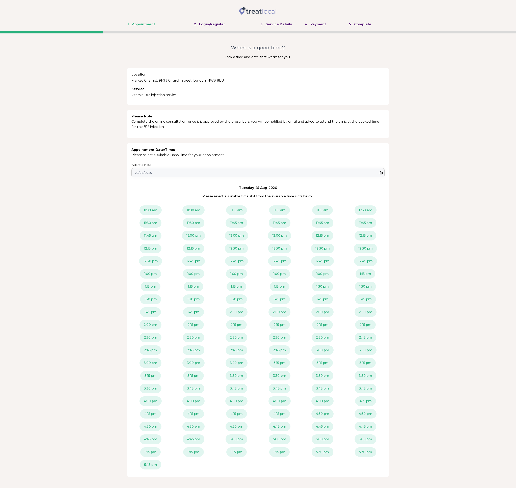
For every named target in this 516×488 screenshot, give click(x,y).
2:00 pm (236, 312)
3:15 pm (280, 363)
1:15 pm (365, 274)
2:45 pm (365, 337)
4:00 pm (150, 401)
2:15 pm (193, 325)
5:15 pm (150, 452)
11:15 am (236, 210)
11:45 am (236, 223)
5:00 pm (236, 439)
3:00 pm (322, 350)
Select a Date (141, 165)
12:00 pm (193, 235)
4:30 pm (322, 414)
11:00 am (150, 210)
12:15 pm (322, 235)
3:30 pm (236, 376)
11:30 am (365, 210)
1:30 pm (322, 286)
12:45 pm (193, 261)
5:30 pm (322, 452)
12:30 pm (236, 248)
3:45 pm (193, 388)
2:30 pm (150, 337)
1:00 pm (150, 274)
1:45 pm (279, 299)
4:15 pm (365, 401)
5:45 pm (150, 465)
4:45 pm (279, 426)
